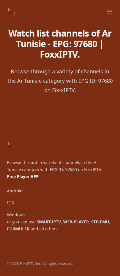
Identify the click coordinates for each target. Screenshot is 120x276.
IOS (10, 203)
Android (15, 191)
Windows (16, 215)
